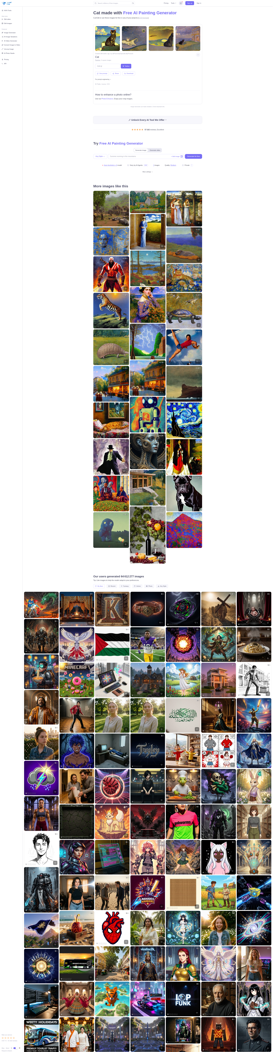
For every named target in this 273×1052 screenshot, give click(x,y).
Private (187, 165)
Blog (3, 1048)
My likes (100, 586)
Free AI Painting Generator (150, 12)
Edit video (7, 19)
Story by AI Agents (136, 165)
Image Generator (10, 32)
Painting (97, 60)
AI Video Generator (10, 41)
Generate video (155, 150)
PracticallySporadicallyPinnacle (123, 53)
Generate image (140, 150)
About (7, 1048)
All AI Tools (7, 10)
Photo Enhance (107, 99)
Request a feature (7, 1051)
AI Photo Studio (9, 53)
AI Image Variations (10, 37)
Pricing (166, 3)
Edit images (8, 23)
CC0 (108, 84)
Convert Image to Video (12, 45)
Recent (112, 586)
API (5, 63)
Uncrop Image (9, 49)
